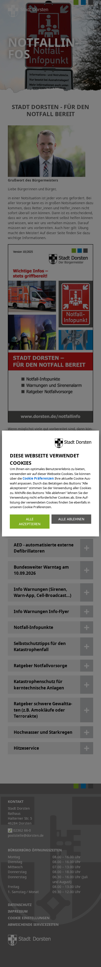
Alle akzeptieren (29, 521)
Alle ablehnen (71, 519)
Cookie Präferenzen (38, 478)
